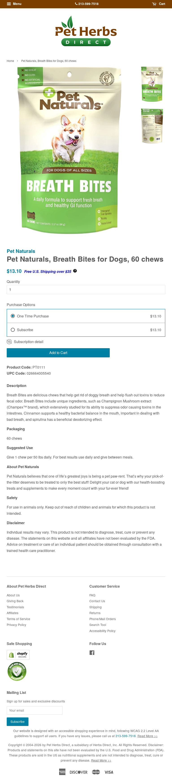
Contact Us (97, 601)
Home (10, 61)
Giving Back (15, 601)
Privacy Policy (16, 624)
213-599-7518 (88, 3)
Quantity (13, 281)
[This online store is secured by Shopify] (18, 658)
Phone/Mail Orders (102, 619)
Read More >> (148, 736)
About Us (13, 595)
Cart (161, 3)
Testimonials (15, 607)
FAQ (92, 595)
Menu (17, 3)
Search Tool (97, 624)
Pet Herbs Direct (58, 745)
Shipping (95, 607)
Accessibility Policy (102, 630)
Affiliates (12, 612)
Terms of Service (18, 619)
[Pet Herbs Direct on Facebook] (92, 653)
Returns (95, 612)
